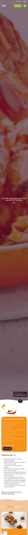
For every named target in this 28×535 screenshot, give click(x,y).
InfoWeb (24, 1)
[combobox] (4, 533)
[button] (25, 5)
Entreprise (18, 1)
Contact (18, 5)
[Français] (4, 533)
